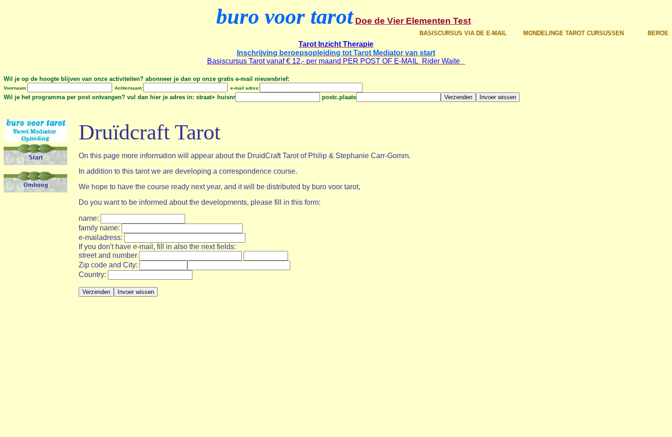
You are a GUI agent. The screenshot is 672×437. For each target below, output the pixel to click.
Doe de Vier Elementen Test (413, 21)
